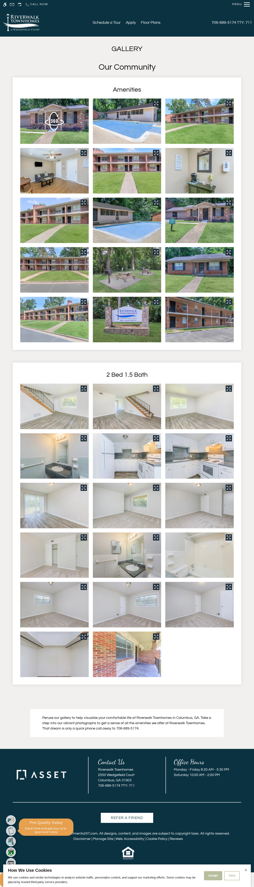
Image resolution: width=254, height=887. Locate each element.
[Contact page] (12, 4)
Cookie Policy (156, 839)
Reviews (176, 839)
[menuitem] (11, 820)
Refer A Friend (127, 818)
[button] (54, 121)
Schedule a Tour (107, 23)
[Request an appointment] (20, 4)
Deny (232, 875)
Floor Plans (151, 23)
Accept (213, 875)
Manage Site (103, 839)
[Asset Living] (41, 774)
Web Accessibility (129, 839)
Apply (131, 23)
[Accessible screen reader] (4, 4)
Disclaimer (82, 839)
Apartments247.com (81, 833)
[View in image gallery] (156, 103)
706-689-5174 (232, 23)
